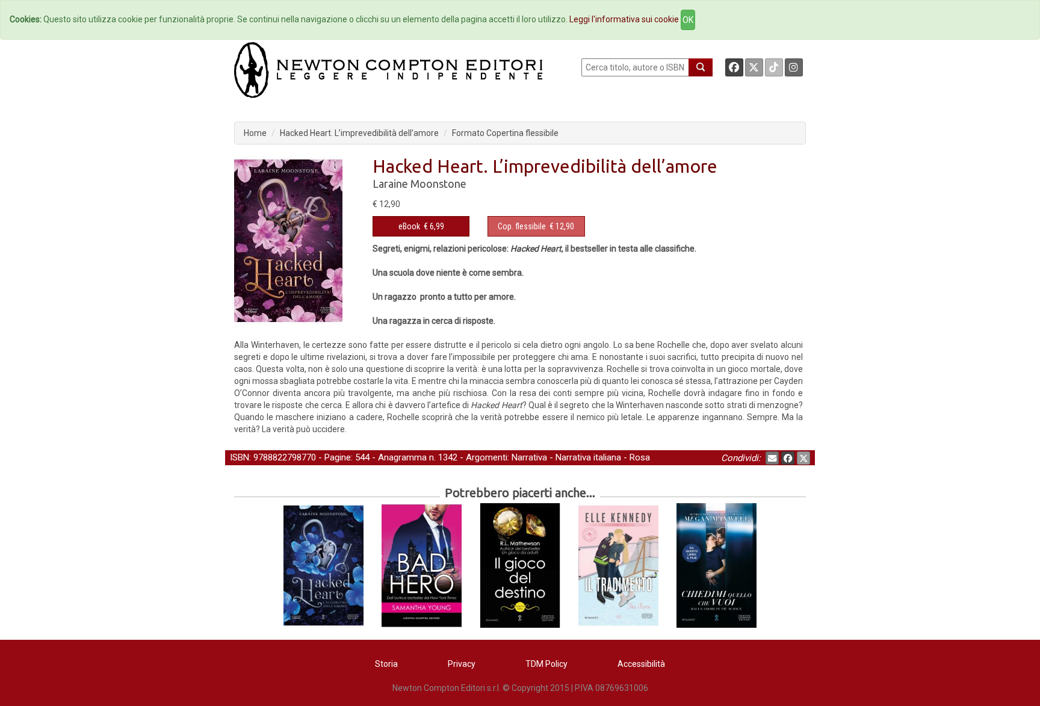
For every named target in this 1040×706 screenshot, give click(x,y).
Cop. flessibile (522, 226)
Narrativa (529, 457)
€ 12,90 (536, 226)
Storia (386, 664)
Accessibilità (641, 664)
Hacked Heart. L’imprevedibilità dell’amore (359, 133)
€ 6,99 (421, 226)
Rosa (640, 457)
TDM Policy (546, 664)
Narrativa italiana (588, 457)
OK (687, 20)
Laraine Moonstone (419, 184)
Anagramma (402, 457)
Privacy (461, 664)
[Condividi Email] (772, 458)
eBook (409, 226)
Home (255, 133)
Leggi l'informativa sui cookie (624, 19)
